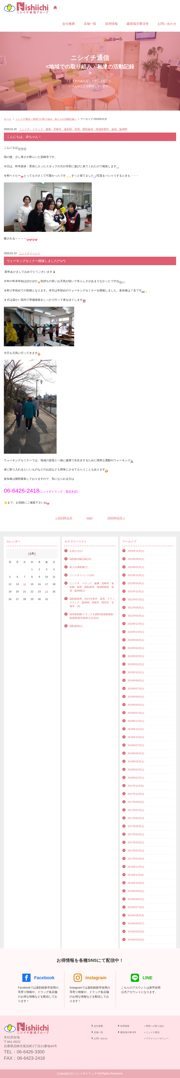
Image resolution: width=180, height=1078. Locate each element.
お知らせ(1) (76, 550)
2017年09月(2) (136, 802)
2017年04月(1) (136, 834)
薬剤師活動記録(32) (80, 559)
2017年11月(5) (136, 785)
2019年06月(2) (136, 696)
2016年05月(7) (136, 923)
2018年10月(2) (136, 737)
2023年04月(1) (136, 583)
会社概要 (68, 24)
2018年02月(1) (136, 777)
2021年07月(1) (136, 599)
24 (46, 591)
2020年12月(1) (136, 623)
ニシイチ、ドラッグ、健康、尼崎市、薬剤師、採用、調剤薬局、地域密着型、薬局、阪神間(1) (92, 587)
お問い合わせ (167, 24)
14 (24, 584)
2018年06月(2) (136, 753)
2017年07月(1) (136, 810)
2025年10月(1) (136, 550)
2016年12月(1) (136, 866)
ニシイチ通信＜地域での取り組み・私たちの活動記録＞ (46, 119)
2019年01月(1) (136, 712)
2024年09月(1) (136, 559)
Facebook (44, 977)
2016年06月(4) (136, 915)
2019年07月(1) (136, 688)
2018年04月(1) (136, 769)
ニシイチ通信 (153, 1032)
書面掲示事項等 (138, 24)
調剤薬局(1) (76, 626)
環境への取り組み (155, 1026)
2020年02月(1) (136, 656)
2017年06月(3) (136, 818)
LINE (148, 977)
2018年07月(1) (136, 745)
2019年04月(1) (136, 704)
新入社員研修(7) (79, 567)
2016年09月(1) (136, 891)
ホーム (7, 119)
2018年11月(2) (136, 729)
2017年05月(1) (136, 826)
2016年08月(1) (136, 899)
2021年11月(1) (136, 591)
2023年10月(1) (136, 575)
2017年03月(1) (136, 842)
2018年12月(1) (136, 721)
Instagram (95, 977)
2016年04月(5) (136, 931)
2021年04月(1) (136, 615)
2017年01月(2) (136, 858)
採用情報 (111, 24)
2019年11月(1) (136, 672)
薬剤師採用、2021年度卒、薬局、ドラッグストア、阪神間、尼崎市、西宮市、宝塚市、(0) (92, 602)
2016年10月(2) (136, 883)
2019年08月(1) (136, 680)
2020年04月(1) (136, 648)
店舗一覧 (90, 24)
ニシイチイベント (29, 253)
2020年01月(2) (136, 664)
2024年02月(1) (136, 567)
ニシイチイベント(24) (82, 575)
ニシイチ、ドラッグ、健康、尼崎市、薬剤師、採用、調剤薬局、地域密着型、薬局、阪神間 (73, 129)
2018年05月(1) (136, 761)
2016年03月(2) (136, 939)
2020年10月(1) (136, 631)
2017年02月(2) (136, 850)
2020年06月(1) (136, 640)
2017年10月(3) (136, 793)
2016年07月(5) (136, 907)
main (89, 518)
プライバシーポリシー (157, 1038)
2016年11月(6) (136, 874)
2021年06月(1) (136, 607)
